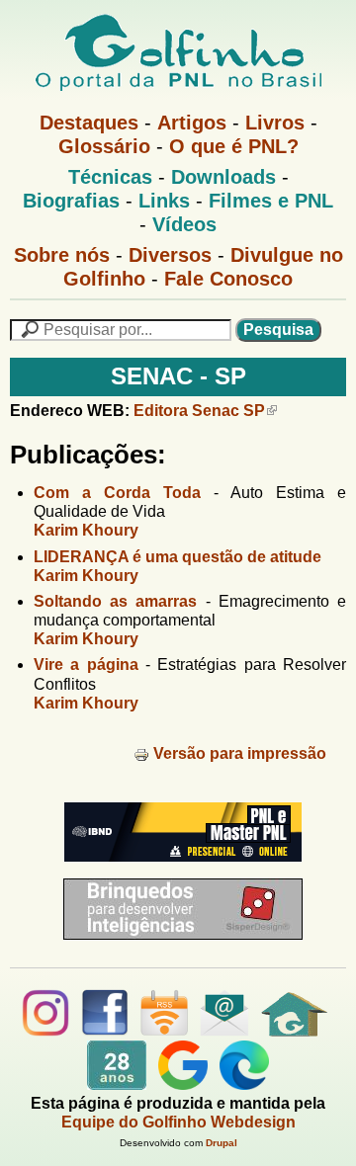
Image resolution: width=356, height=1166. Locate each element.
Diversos (170, 255)
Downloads (223, 177)
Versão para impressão (239, 753)
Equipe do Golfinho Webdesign (178, 1122)
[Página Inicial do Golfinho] (294, 1031)
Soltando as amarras (115, 601)
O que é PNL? (234, 146)
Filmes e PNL (271, 200)
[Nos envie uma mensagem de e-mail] (224, 1031)
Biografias (71, 200)
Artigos (191, 122)
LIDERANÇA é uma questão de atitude (177, 556)
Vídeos (184, 224)
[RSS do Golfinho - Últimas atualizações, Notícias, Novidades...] (164, 1031)
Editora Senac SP (199, 410)
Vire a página (86, 664)
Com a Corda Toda (117, 492)
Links (164, 200)
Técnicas (110, 177)
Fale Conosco (228, 279)
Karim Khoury (86, 530)
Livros (275, 122)
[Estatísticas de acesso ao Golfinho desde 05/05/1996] (116, 1084)
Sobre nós (62, 255)
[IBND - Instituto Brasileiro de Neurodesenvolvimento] (178, 869)
